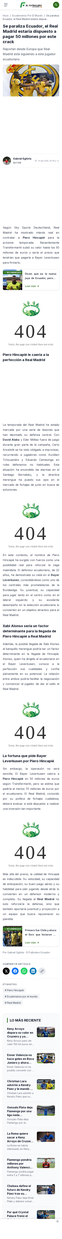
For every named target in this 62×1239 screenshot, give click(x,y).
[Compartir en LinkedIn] (33, 971)
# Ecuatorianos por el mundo (21, 996)
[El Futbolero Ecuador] (31, 5)
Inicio (6, 15)
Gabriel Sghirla (22, 158)
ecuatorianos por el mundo (27, 15)
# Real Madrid (13, 1002)
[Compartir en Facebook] (15, 971)
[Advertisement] (31, 125)
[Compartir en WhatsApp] (24, 971)
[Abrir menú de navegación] (6, 5)
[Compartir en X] (6, 971)
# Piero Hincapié (14, 990)
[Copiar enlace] (42, 971)
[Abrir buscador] (56, 5)
